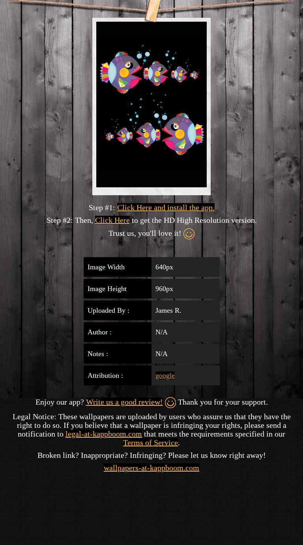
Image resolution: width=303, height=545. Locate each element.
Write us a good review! (124, 402)
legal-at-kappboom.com (103, 433)
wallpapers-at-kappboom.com (151, 467)
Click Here (112, 220)
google (165, 375)
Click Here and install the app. (166, 207)
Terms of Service (150, 442)
